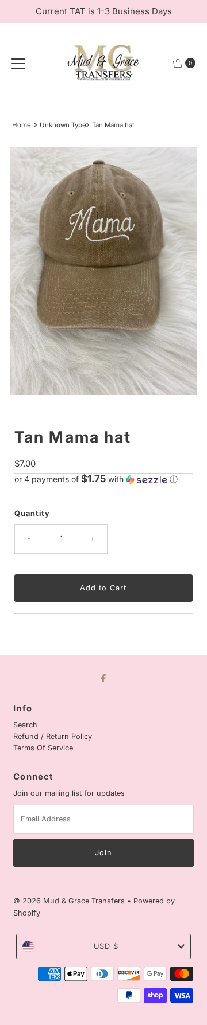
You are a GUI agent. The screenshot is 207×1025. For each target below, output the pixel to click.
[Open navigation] (18, 63)
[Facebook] (103, 677)
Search (25, 725)
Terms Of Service (43, 748)
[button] (103, 479)
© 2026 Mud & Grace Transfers (70, 901)
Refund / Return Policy (52, 736)
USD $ (106, 946)
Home (21, 125)
